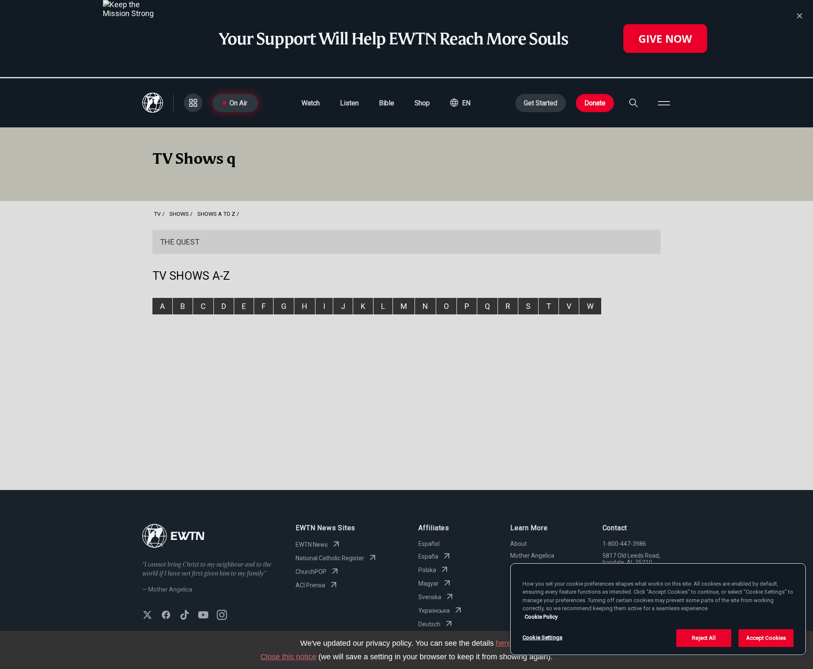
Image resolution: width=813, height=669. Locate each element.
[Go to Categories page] (193, 103)
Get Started (540, 103)
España (428, 556)
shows (179, 213)
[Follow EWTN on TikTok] (185, 616)
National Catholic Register (330, 558)
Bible (386, 103)
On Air (238, 103)
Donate (595, 103)
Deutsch (429, 624)
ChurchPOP (311, 571)
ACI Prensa (310, 585)
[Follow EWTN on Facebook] (166, 616)
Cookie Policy (541, 617)
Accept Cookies (766, 638)
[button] (460, 103)
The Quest (179, 241)
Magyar (428, 583)
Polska (427, 570)
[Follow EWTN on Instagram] (222, 616)
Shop (422, 103)
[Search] (633, 103)
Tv (157, 213)
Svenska (429, 597)
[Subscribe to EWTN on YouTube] (203, 616)
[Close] (799, 16)
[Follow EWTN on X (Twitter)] (147, 616)
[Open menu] (664, 103)
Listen (349, 103)
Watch (310, 103)
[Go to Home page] (173, 537)
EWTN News (312, 544)
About (518, 543)
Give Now (665, 38)
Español (429, 543)
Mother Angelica (532, 555)
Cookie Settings (542, 637)
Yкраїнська (434, 610)
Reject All (703, 638)
